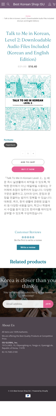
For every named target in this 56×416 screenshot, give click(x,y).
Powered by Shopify (40, 391)
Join (48, 304)
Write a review (28, 247)
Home (28, 16)
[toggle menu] (3, 4)
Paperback (10, 145)
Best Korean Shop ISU (29, 4)
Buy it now (28, 169)
